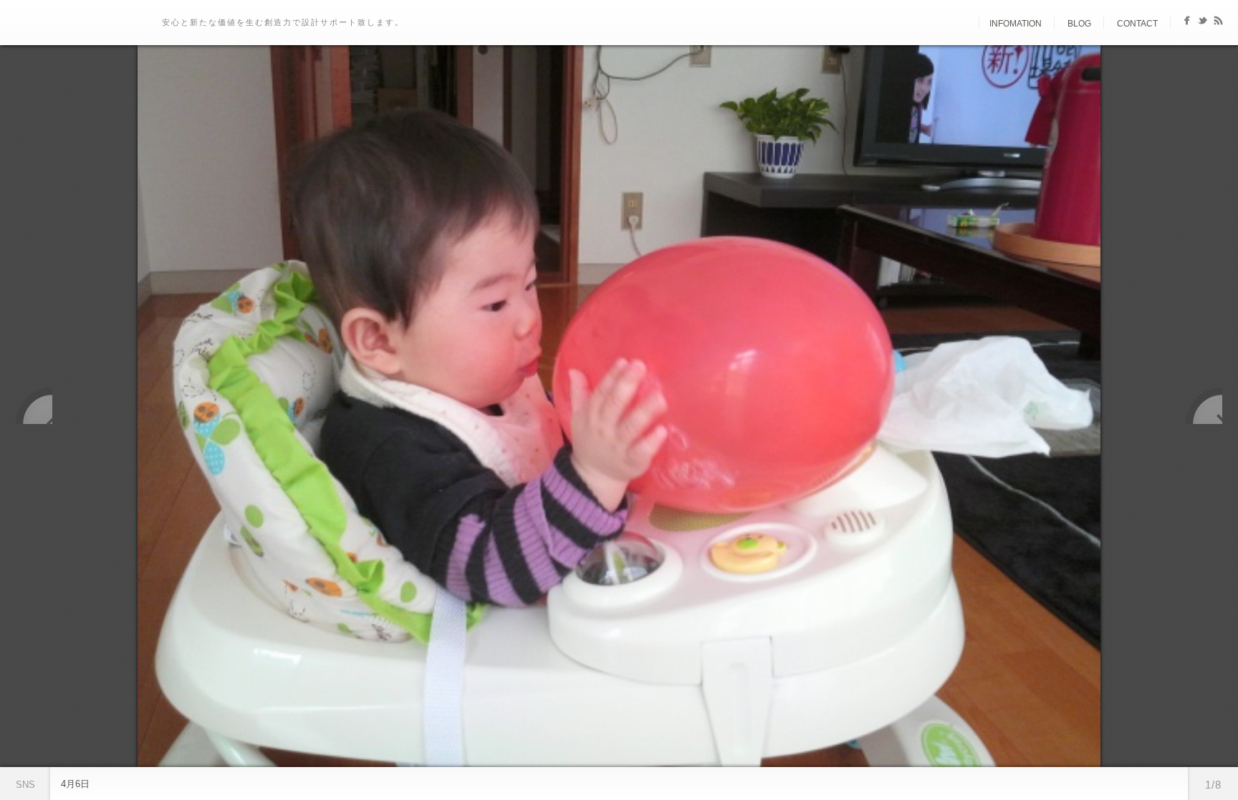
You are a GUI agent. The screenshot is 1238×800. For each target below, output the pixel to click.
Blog (1079, 24)
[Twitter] (1202, 23)
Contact (1137, 24)
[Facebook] (1186, 23)
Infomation (1015, 24)
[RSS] (1218, 23)
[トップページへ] (966, 24)
